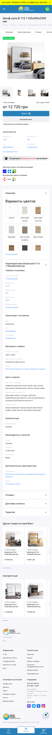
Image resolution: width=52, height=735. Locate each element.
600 (28, 140)
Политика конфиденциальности (35, 666)
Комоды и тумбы (9, 694)
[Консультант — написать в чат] (46, 715)
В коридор (29, 474)
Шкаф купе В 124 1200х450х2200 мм (11, 606)
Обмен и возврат (33, 661)
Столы (5, 697)
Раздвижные (32, 147)
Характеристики (24, 32)
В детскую (9, 474)
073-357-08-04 (33, 683)
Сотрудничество (9, 661)
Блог (4, 668)
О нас (5, 654)
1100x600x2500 (11, 279)
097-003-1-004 (33, 686)
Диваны (6, 687)
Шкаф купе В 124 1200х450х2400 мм (34, 606)
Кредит (29, 658)
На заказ (16, 484)
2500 (7, 300)
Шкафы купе (7, 684)
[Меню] (4, 9)
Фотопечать (25, 369)
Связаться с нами (9, 665)
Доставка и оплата (10, 658)
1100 (5, 140)
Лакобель (34, 369)
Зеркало (42, 369)
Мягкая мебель (8, 701)
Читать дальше (11, 254)
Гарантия (30, 654)
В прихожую (38, 474)
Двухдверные (8, 147)
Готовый (8, 484)
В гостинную (19, 474)
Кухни (5, 691)
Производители (33, 674)
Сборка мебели (32, 670)
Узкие (7, 307)
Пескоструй (14, 369)
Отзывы (39, 32)
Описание (9, 32)
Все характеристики (10, 152)
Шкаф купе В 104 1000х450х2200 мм (11, 553)
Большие (14, 307)
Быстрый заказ (26, 119)
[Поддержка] (47, 9)
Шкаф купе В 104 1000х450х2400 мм (34, 553)
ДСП (7, 369)
